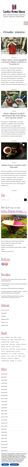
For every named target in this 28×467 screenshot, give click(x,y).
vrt (15, 360)
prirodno (17, 351)
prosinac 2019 (4, 417)
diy (8, 339)
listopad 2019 (4, 423)
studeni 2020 (4, 392)
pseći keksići (4, 353)
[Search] (25, 200)
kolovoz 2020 (4, 398)
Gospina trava (4, 344)
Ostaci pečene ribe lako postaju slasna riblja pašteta (12, 288)
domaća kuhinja (5, 342)
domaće (13, 342)
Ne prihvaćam (14, 464)
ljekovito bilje (4, 349)
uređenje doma (5, 360)
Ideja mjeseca (14, 57)
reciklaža (14, 353)
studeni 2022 (4, 374)
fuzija (17, 342)
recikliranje (20, 353)
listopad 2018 (4, 450)
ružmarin (3, 356)
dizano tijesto (18, 339)
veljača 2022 (4, 380)
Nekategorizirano (5, 319)
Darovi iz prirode (5, 310)
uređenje (16, 358)
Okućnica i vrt (4, 322)
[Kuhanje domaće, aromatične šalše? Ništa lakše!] (14, 151)
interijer (18, 344)
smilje (12, 356)
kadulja (3, 346)
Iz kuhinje (14, 111)
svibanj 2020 (4, 401)
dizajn (11, 339)
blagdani (7, 337)
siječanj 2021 (4, 389)
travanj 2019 (4, 435)
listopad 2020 (4, 395)
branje (19, 337)
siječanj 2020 (4, 413)
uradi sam (10, 358)
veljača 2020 (4, 410)
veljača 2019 (4, 438)
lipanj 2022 (3, 377)
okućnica (23, 349)
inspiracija (12, 344)
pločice (3, 351)
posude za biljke (10, 351)
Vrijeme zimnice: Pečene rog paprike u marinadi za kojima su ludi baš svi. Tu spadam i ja (14, 62)
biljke (2, 337)
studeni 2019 (4, 420)
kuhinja (17, 346)
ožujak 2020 (4, 407)
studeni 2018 (4, 447)
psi (10, 353)
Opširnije (14, 89)
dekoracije (4, 339)
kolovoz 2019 (4, 426)
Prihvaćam (5, 464)
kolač (13, 346)
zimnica (19, 360)
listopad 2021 (4, 386)
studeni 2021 (4, 383)
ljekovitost (12, 349)
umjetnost (4, 358)
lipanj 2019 (3, 429)
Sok (16, 356)
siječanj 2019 (4, 441)
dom (23, 339)
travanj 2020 (4, 404)
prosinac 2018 (4, 444)
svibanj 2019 (4, 432)
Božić (15, 337)
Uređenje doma (4, 325)
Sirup (8, 356)
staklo (19, 356)
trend (23, 356)
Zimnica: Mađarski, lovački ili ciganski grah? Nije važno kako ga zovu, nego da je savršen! (14, 116)
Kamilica (8, 346)
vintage (12, 360)
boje (12, 337)
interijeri (23, 344)
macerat (18, 349)
